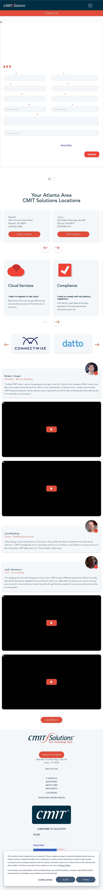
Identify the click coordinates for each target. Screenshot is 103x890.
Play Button (51, 429)
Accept (65, 879)
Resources (51, 788)
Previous (45, 247)
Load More (51, 720)
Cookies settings (45, 879)
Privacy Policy (65, 865)
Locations (51, 793)
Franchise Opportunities (51, 797)
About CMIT (51, 785)
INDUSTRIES (51, 781)
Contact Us (51, 13)
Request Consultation (51, 754)
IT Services (51, 778)
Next (57, 247)
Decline (86, 879)
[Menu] (90, 6)
